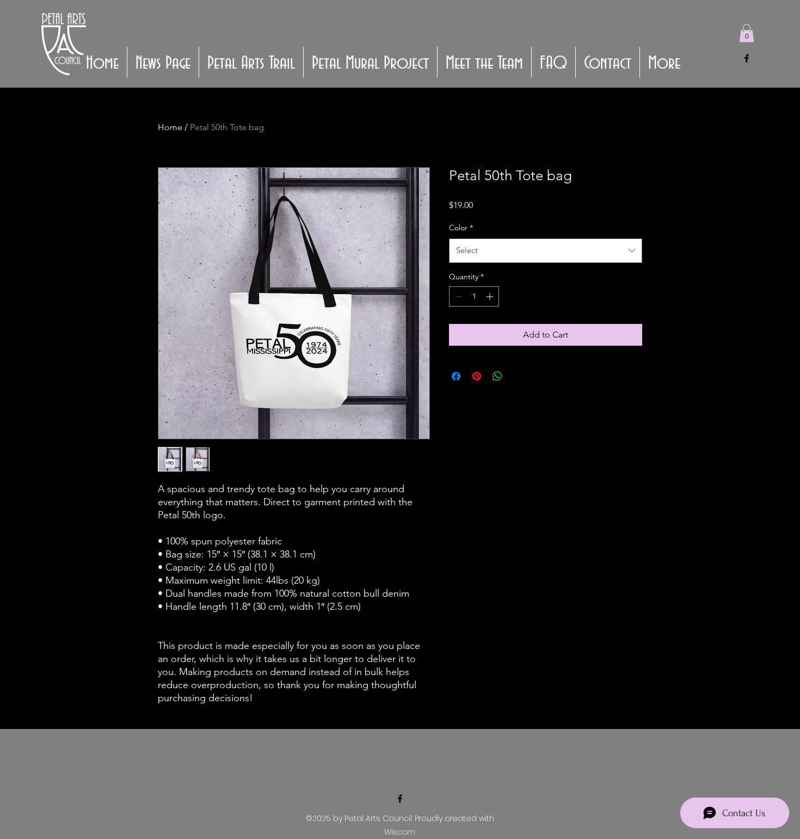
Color (461, 227)
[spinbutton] (474, 296)
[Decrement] (457, 296)
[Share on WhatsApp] (497, 376)
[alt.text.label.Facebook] (746, 58)
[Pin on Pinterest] (476, 376)
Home (170, 127)
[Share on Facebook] (456, 376)
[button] (746, 33)
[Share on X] (518, 376)
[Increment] (490, 296)
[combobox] (545, 250)
